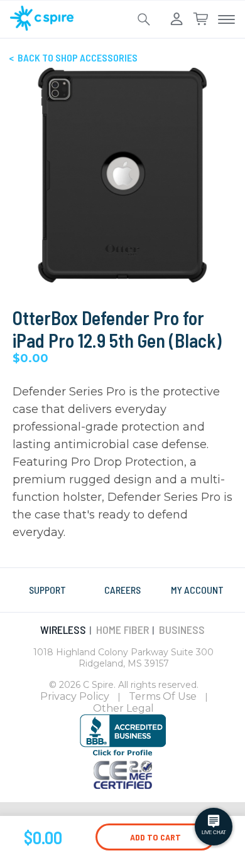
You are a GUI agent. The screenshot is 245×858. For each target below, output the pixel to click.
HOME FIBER (122, 629)
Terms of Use (163, 696)
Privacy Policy (74, 696)
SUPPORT (47, 590)
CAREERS (122, 590)
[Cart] (200, 19)
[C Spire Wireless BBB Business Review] (123, 754)
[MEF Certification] (123, 785)
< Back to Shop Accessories (73, 57)
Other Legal (123, 708)
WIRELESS (63, 629)
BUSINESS (182, 629)
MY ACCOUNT (197, 590)
